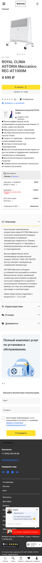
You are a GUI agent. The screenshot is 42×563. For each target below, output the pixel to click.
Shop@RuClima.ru (10, 460)
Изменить (15, 176)
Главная (5, 9)
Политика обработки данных (34, 544)
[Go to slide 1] (17, 54)
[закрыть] (39, 544)
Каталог (6, 486)
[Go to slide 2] (19, 54)
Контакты (7, 497)
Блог (5, 490)
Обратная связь (10, 529)
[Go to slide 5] (24, 54)
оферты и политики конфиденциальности (15, 424)
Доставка (7, 501)
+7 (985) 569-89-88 (10, 453)
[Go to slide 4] (22, 54)
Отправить (21, 433)
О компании (8, 482)
